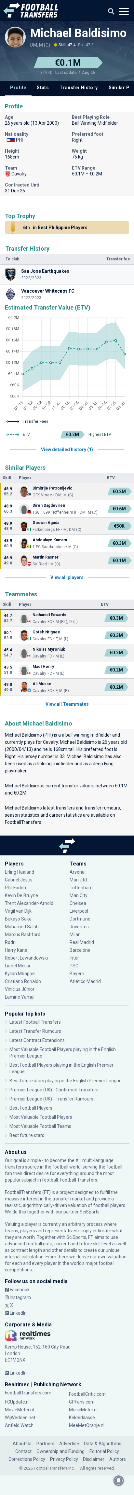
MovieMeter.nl (19, 1409)
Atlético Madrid (85, 981)
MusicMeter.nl (83, 1409)
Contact (23, 1451)
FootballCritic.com (87, 1394)
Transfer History (79, 87)
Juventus (79, 926)
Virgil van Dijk (19, 911)
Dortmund (80, 918)
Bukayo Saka (18, 918)
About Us (22, 1443)
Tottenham (81, 887)
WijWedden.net (20, 1417)
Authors (117, 1459)
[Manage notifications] (119, 1480)
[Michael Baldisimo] (15, 40)
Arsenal (78, 872)
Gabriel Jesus (19, 879)
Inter (74, 958)
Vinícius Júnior (19, 989)
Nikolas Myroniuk (49, 649)
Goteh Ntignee (46, 632)
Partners (45, 1443)
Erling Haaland (19, 872)
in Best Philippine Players (55, 227)
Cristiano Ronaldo (23, 981)
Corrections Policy (26, 1459)
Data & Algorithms (102, 1443)
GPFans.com (82, 1402)
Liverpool (79, 911)
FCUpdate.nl (17, 1402)
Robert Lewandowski (26, 958)
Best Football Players (30, 1108)
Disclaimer (93, 1459)
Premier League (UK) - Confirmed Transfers (54, 1089)
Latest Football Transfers (35, 1022)
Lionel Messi (18, 965)
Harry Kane (16, 950)
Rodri (10, 942)
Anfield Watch (19, 1425)
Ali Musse (42, 684)
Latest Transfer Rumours (35, 1031)
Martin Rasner (46, 557)
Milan (75, 934)
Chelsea (78, 903)
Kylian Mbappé (20, 973)
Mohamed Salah (22, 926)
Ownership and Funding (60, 1451)
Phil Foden (15, 887)
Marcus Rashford (22, 934)
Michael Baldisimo (78, 33)
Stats (43, 87)
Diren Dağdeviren (49, 505)
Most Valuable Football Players (40, 1117)
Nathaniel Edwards (49, 615)
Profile (18, 87)
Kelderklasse (82, 1417)
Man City (78, 895)
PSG (74, 965)
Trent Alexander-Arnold (29, 903)
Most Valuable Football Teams (40, 1126)
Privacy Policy (64, 1459)
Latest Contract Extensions (37, 1040)
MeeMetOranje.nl (86, 1425)
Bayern (77, 973)
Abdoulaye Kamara (50, 540)
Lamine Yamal (19, 997)
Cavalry (50, 742)
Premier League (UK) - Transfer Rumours (51, 1098)
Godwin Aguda (46, 522)
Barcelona (80, 950)
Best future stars (26, 1135)
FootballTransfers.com (28, 1392)
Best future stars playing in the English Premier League (65, 1080)
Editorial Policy (104, 1451)
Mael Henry (43, 666)
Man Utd (78, 879)
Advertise (69, 1443)
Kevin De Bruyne (21, 895)
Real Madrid (82, 942)
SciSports (90, 1211)
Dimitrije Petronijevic (52, 488)
